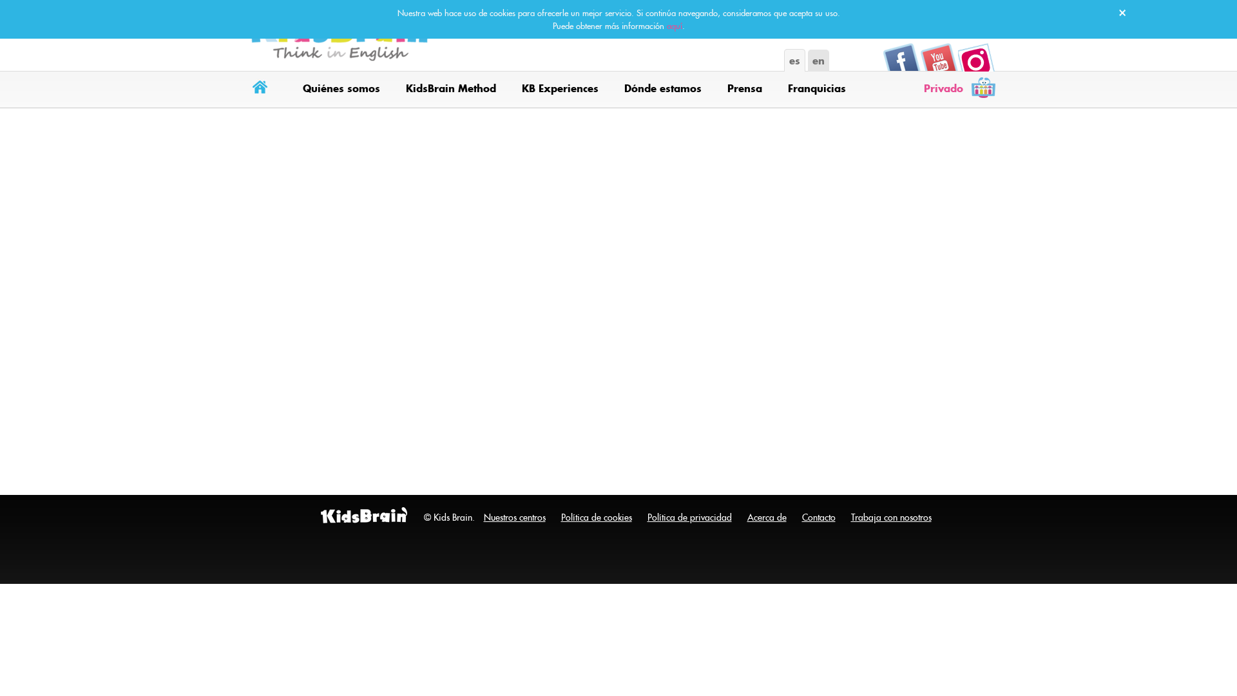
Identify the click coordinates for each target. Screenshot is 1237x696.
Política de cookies (596, 517)
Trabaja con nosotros (891, 517)
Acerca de (767, 517)
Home (262, 89)
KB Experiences (560, 88)
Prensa (744, 88)
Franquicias (817, 88)
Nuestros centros (515, 517)
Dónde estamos (663, 88)
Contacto (819, 517)
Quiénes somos (341, 88)
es (794, 60)
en (818, 60)
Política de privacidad (689, 517)
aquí (674, 26)
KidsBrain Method (451, 88)
